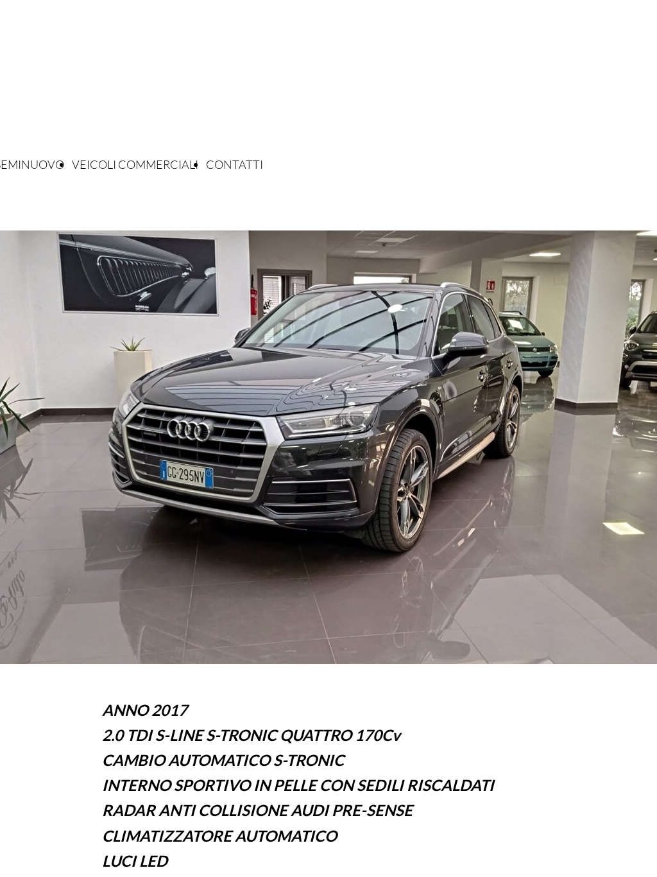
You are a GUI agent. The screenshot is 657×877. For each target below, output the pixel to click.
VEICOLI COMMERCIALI (135, 164)
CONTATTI (234, 164)
